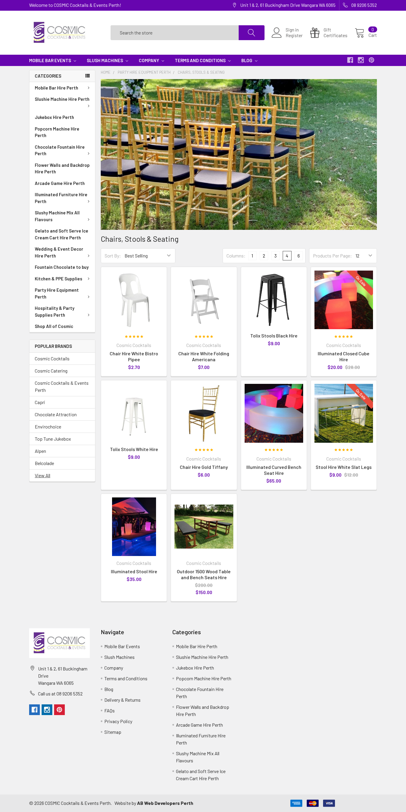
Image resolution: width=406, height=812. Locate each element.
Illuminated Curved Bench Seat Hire (273, 470)
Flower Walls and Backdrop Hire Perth (62, 168)
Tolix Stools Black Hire (274, 335)
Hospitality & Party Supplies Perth (54, 311)
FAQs (109, 710)
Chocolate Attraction (56, 414)
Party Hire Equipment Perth (57, 293)
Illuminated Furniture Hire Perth (61, 198)
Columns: (236, 255)
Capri (40, 402)
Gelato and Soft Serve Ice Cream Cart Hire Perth (61, 234)
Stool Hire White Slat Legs (344, 467)
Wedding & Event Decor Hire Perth (59, 252)
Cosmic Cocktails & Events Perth (62, 386)
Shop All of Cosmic (54, 326)
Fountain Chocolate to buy (62, 267)
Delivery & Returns (122, 700)
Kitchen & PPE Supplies (58, 278)
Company (149, 60)
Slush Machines (105, 60)
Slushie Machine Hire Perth (62, 99)
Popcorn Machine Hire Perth (57, 132)
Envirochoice (48, 426)
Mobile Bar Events (50, 60)
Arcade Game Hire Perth (60, 183)
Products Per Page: (332, 255)
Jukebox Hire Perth (54, 117)
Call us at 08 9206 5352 (60, 693)
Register (294, 35)
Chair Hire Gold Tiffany (204, 467)
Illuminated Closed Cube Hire (343, 356)
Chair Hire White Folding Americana (203, 356)
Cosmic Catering (51, 370)
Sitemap (112, 732)
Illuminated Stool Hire (134, 571)
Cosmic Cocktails (52, 358)
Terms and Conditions (200, 60)
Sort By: (113, 255)
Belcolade (44, 463)
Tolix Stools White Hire (134, 449)
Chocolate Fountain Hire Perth (60, 150)
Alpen (40, 451)
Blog (247, 60)
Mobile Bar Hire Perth (56, 87)
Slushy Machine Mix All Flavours (57, 216)
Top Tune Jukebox (53, 439)
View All (42, 475)
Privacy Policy (118, 721)
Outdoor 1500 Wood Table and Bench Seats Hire (204, 574)
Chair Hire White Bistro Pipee (134, 356)
